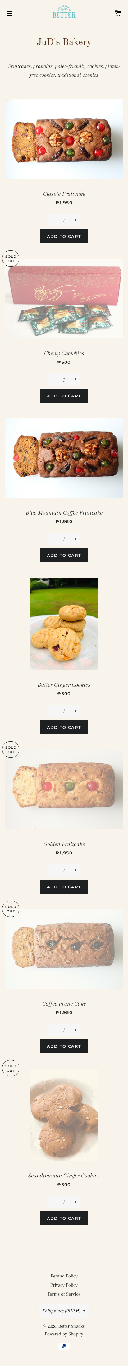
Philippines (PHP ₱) (61, 1311)
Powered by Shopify (64, 1334)
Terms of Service (64, 1294)
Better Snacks (71, 1326)
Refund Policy (64, 1276)
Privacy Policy (64, 1285)
